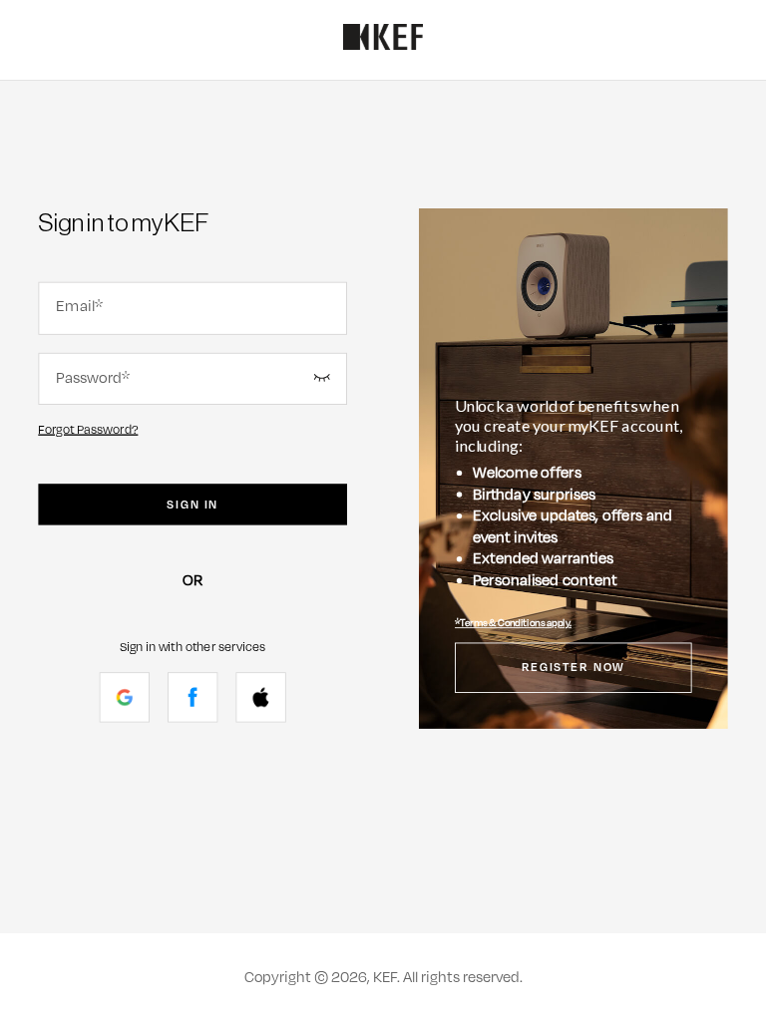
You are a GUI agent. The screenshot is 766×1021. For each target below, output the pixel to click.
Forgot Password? (88, 429)
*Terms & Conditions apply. (513, 623)
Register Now (573, 668)
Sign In (192, 504)
